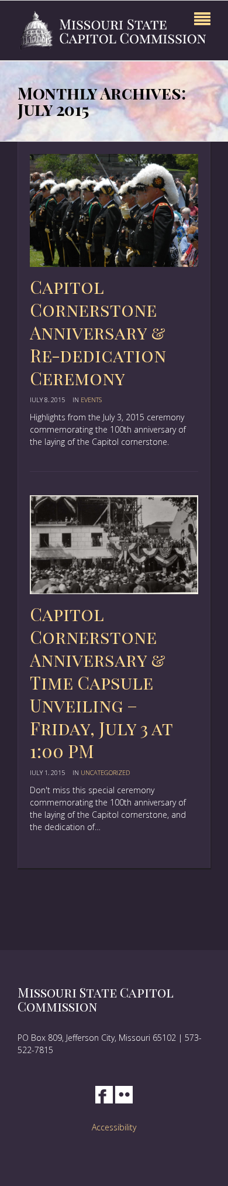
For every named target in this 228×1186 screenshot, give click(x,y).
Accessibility (114, 1127)
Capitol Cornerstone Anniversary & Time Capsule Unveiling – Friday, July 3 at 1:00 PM (101, 682)
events (91, 399)
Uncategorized (105, 772)
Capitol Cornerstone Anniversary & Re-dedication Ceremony (98, 332)
